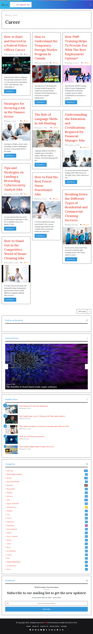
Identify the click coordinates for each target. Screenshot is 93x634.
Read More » (10, 91)
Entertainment (12, 529)
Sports (9, 540)
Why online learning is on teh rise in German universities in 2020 (44, 426)
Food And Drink (13, 482)
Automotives (11, 507)
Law (8, 514)
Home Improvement (14, 474)
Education (10, 522)
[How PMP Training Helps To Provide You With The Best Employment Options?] (77, 73)
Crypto (9, 555)
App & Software (13, 504)
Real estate (11, 489)
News (9, 547)
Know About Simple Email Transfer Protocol (36, 447)
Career (9, 544)
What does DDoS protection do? (32, 436)
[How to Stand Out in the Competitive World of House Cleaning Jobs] (16, 273)
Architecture (11, 565)
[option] (46, 366)
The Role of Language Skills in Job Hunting (46, 119)
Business (10, 485)
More (9, 569)
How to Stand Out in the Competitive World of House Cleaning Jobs (15, 249)
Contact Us (44, 626)
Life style (10, 471)
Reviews (10, 496)
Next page (82, 311)
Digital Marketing (13, 562)
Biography (10, 525)
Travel (9, 518)
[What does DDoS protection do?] (11, 439)
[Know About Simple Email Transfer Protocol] (11, 449)
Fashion (9, 511)
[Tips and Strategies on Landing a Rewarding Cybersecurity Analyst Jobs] (16, 205)
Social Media (11, 551)
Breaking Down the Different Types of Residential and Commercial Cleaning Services (76, 207)
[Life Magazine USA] (21, 4)
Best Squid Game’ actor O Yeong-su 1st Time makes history (42, 416)
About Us (35, 626)
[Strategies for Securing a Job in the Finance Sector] (16, 132)
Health (9, 478)
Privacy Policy (54, 626)
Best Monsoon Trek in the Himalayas (33, 406)
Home (9, 15)
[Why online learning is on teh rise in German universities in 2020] (11, 429)
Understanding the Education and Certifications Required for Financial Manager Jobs (76, 127)
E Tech (74, 623)
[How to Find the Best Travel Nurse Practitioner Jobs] (46, 209)
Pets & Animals (12, 536)
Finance (9, 493)
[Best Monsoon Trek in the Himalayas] (11, 409)
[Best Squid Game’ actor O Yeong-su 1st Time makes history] (11, 419)
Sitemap (64, 626)
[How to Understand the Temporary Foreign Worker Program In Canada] (46, 73)
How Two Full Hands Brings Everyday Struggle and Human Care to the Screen (46, 386)
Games (9, 533)
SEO (8, 558)
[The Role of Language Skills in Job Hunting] (46, 138)
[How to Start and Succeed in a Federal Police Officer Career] (16, 65)
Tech (8, 500)
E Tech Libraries (52, 623)
